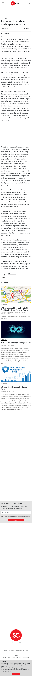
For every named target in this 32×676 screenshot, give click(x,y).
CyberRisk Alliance (11, 650)
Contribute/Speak (11, 657)
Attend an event (18, 657)
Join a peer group (25, 657)
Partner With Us (16, 659)
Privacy (27, 650)
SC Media (5, 650)
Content (4, 18)
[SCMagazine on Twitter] (16, 642)
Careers (22, 650)
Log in (12, 7)
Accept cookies (16, 674)
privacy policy (24, 669)
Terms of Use (22, 516)
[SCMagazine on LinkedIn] (20, 642)
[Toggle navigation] (3, 3)
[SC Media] (16, 3)
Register (18, 7)
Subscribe (16, 520)
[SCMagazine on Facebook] (12, 642)
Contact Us (18, 650)
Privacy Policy (27, 516)
